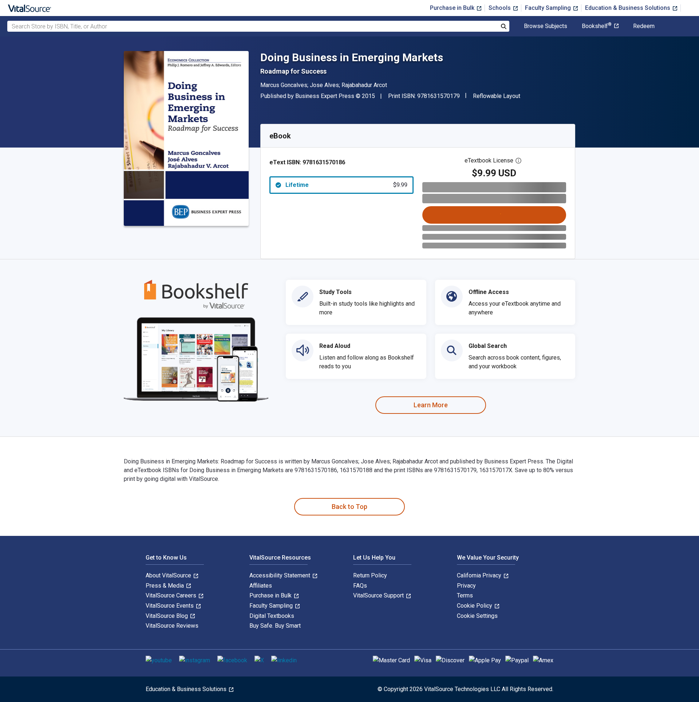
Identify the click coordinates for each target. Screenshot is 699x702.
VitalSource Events (170, 605)
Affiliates (260, 585)
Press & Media (165, 585)
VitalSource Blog (167, 615)
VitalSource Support (379, 595)
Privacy (466, 585)
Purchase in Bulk (453, 7)
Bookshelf (597, 26)
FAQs (360, 585)
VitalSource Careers (172, 595)
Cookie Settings (477, 615)
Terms (465, 595)
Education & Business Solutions (628, 7)
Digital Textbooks (271, 615)
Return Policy (370, 575)
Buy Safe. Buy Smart (275, 625)
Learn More (431, 405)
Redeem (644, 26)
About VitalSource (169, 575)
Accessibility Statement (280, 575)
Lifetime (346, 184)
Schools (500, 7)
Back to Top (349, 506)
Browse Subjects (545, 26)
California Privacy (480, 575)
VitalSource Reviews (172, 625)
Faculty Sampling (548, 7)
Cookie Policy (475, 605)
